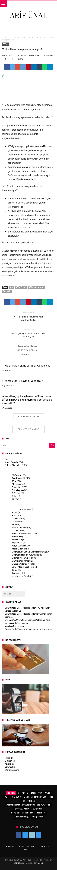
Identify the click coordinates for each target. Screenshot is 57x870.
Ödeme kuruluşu (21, 816)
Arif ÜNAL (28, 15)
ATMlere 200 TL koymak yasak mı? (22, 380)
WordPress (19, 863)
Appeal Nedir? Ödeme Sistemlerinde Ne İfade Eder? (28, 629)
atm (11, 287)
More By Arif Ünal (27, 350)
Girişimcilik (17, 518)
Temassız (16, 573)
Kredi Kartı (17, 539)
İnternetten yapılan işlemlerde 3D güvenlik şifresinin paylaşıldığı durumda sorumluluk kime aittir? (27, 400)
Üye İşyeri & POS (20, 576)
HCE (14, 524)
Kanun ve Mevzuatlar (21, 533)
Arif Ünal (8, 55)
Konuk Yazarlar (12, 462)
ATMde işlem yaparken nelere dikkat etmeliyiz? (28, 333)
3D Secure (16, 475)
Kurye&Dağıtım (19, 545)
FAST (14, 499)
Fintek (15, 512)
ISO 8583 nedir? (22, 808)
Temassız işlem (28, 800)
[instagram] (38, 835)
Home (4, 37)
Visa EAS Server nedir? (15, 626)
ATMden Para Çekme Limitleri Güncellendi (26, 365)
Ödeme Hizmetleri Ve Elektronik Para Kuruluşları (28, 804)
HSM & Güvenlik (19, 527)
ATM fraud (21, 287)
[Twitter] (25, 835)
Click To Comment (28, 429)
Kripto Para (17, 542)
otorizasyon (36, 793)
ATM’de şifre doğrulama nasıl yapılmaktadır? (28, 316)
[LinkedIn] (32, 835)
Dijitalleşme (17, 490)
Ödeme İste (24, 509)
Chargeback (17, 484)
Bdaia (40, 863)
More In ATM (27, 354)
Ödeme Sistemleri (18, 37)
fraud (47, 793)
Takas (14, 570)
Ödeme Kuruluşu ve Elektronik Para (28, 551)
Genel (7, 459)
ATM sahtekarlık (36, 287)
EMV (14, 496)
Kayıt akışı (9, 764)
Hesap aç (9, 757)
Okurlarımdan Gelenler (22, 557)
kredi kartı (41, 812)
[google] (17, 67)
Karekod (16, 536)
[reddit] (23, 67)
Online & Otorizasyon (22, 564)
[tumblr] (39, 67)
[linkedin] (34, 67)
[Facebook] (18, 835)
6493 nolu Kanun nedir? (22, 812)
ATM (31, 37)
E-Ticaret (16, 493)
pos (51, 796)
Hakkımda (10, 846)
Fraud (14, 515)
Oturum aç (10, 760)
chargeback (37, 816)
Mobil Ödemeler (19, 548)
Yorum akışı (10, 767)
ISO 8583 (16, 530)
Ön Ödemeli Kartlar (21, 561)
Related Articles (27, 346)
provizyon (23, 793)
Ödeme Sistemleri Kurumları (25, 554)
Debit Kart (17, 487)
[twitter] (12, 67)
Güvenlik (7, 291)
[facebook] (7, 67)
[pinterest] (28, 67)
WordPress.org (12, 770)
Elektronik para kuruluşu (35, 796)
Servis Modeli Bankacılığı (23, 567)
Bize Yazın (28, 849)
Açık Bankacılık (18, 478)
